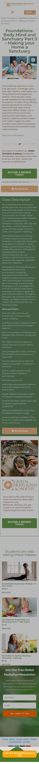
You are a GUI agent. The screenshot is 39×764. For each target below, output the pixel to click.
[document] (19, 382)
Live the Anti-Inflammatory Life (19, 754)
